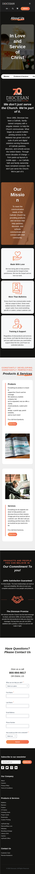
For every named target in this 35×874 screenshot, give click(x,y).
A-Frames (4, 810)
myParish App (5, 823)
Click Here (12, 424)
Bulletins (3, 802)
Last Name (10, 702)
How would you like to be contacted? (17, 732)
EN (7, 8)
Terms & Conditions (7, 788)
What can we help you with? (15, 682)
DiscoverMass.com (6, 826)
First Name (10, 692)
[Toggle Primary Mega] (30, 3)
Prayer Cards (5, 815)
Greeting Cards (5, 812)
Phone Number (10, 722)
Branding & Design (6, 831)
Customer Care (5, 853)
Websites (4, 828)
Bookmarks (4, 817)
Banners (3, 805)
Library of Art (5, 833)
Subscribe (27, 762)
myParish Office (5, 838)
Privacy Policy (5, 785)
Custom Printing (6, 819)
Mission (6, 76)
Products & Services (21, 76)
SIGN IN (25, 8)
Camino (3, 836)
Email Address (10, 712)
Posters (3, 807)
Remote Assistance (6, 855)
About (3, 780)
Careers (3, 783)
